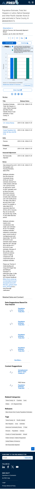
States (7, 404)
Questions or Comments (9, 475)
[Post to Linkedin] (22, 94)
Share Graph (16, 90)
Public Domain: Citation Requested (15, 438)
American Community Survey (14, 427)
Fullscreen (27, 85)
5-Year (25, 427)
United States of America (13, 441)
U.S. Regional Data (16, 404)
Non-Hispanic (9, 424)
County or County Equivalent (13, 434)
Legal (3, 482)
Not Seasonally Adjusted (12, 445)
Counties (19, 400)
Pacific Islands (21, 420)
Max (22, 38)
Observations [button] (7, 28)
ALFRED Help (6, 478)
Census (22, 431)
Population (15, 431)
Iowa (25, 400)
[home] (10, 2)
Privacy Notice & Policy (9, 486)
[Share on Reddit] (18, 94)
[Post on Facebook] (15, 94)
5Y (12, 38)
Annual (25, 434)
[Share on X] (12, 94)
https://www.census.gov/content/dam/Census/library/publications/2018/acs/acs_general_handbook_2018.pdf (10, 282)
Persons (8, 431)
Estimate (22, 424)
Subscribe (28, 458)
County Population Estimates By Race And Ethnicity (9, 132)
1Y (8, 38)
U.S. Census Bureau (8, 123)
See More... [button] (18, 360)
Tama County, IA (10, 400)
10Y (17, 38)
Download (24, 43)
